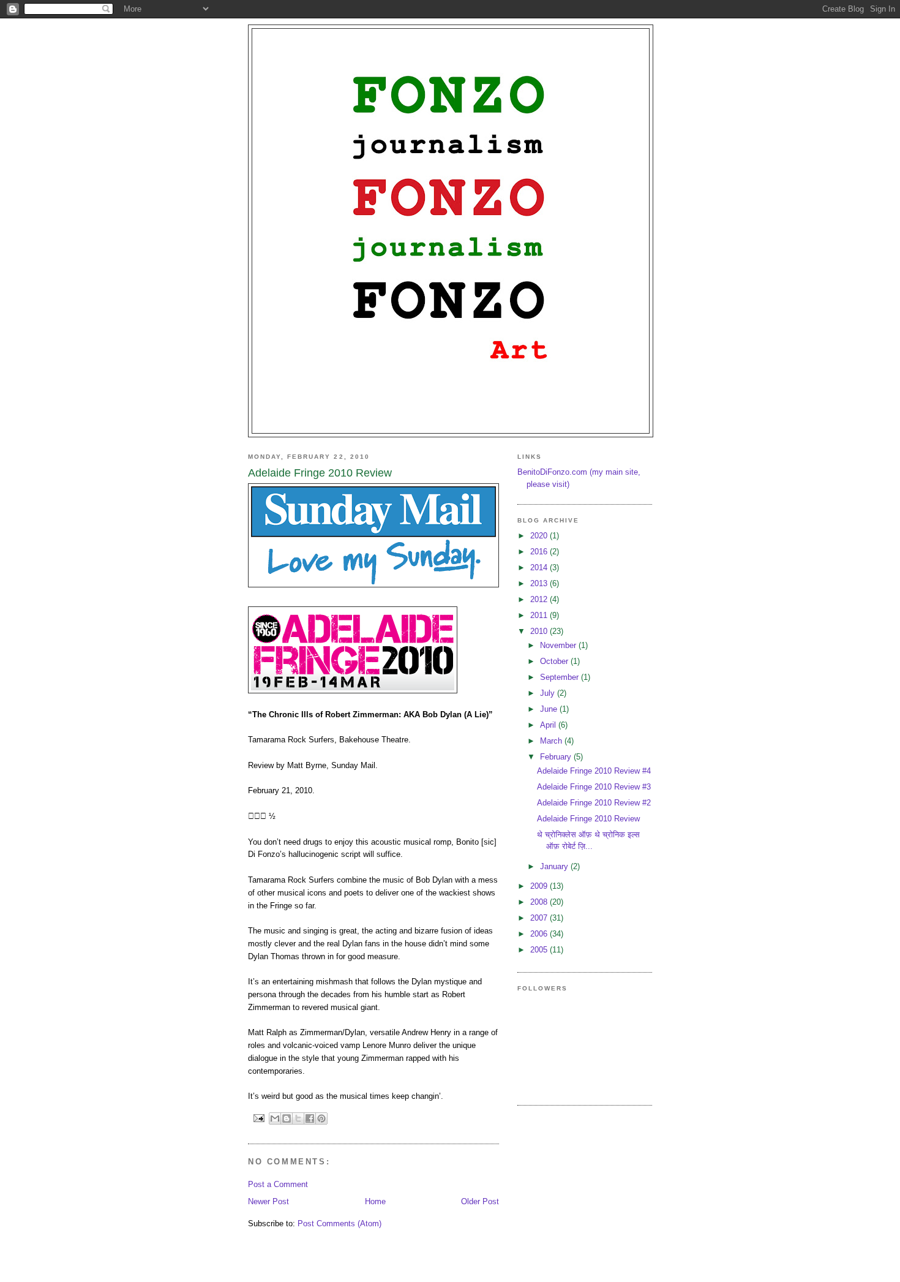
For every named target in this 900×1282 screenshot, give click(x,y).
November (559, 645)
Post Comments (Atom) (339, 1223)
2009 (540, 886)
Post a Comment (278, 1184)
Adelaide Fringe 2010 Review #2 (594, 802)
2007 (540, 917)
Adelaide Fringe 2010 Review (588, 818)
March (552, 740)
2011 (540, 615)
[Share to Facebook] (310, 1118)
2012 (540, 599)
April (549, 725)
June (550, 709)
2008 (540, 902)
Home (375, 1201)
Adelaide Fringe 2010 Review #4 (594, 770)
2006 (540, 933)
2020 (540, 535)
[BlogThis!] (286, 1118)
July (548, 693)
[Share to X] (298, 1118)
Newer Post (268, 1201)
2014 (540, 567)
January (555, 866)
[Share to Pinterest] (321, 1118)
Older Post (480, 1201)
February (557, 756)
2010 (540, 631)
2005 (540, 949)
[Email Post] (258, 1117)
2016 (540, 551)
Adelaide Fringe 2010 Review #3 (594, 786)
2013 (540, 583)
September (560, 677)
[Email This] (275, 1118)
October (555, 661)
